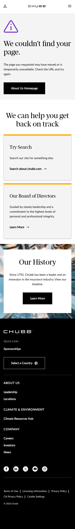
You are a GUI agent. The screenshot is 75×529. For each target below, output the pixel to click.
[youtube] (35, 469)
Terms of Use (11, 491)
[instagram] (44, 469)
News (7, 452)
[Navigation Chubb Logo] (37, 6)
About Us (12, 383)
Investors (9, 445)
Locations (10, 399)
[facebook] (6, 469)
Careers (8, 438)
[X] (25, 469)
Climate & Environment (24, 409)
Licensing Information (35, 491)
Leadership (10, 392)
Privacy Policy (59, 491)
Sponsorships (12, 349)
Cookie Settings (36, 496)
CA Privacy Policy (13, 496)
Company (12, 429)
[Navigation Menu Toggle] (69, 6)
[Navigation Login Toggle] (5, 6)
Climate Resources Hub (18, 418)
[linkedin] (16, 469)
